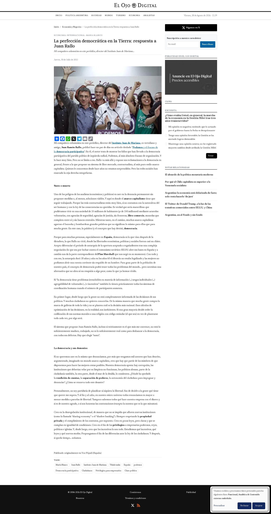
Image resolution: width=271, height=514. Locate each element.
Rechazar (244, 506)
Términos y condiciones (135, 498)
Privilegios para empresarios (108, 471)
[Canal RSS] (138, 505)
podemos (138, 465)
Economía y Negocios (71, 27)
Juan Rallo (75, 465)
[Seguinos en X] (132, 505)
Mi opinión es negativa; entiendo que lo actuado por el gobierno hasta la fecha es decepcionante (192, 129)
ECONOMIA (134, 15)
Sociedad (96, 15)
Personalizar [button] (219, 506)
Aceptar (258, 506)
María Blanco (62, 465)
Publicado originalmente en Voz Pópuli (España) (77, 453)
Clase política (131, 471)
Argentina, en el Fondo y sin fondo (184, 215)
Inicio (58, 15)
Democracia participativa (67, 471)
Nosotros (80, 498)
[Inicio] (135, 5)
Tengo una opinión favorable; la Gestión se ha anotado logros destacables (191, 137)
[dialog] (240, 499)
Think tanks (115, 465)
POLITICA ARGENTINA (76, 15)
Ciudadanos (87, 471)
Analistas (149, 15)
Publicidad (191, 493)
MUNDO (109, 15)
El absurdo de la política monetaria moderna (189, 175)
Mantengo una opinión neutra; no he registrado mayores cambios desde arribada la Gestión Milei (192, 146)
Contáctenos (135, 493)
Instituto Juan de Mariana (95, 465)
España (127, 465)
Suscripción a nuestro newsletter (184, 38)
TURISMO (121, 15)
